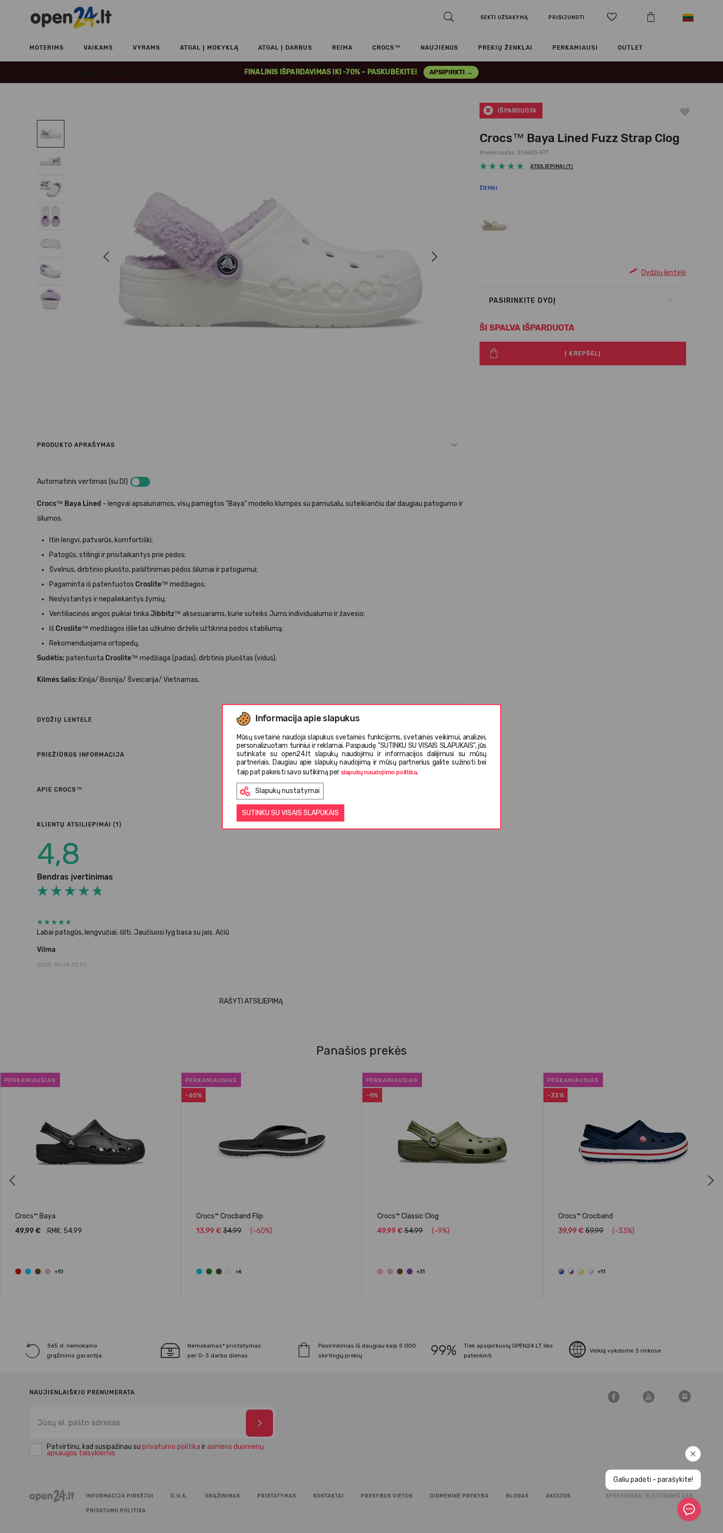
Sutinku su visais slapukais (290, 813)
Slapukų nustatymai (287, 791)
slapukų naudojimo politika (379, 772)
